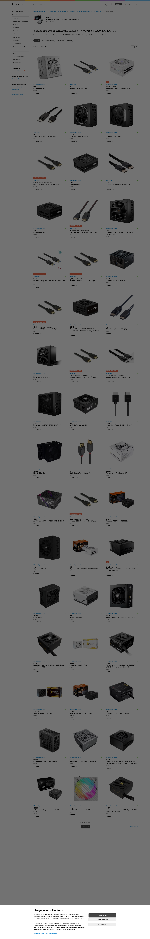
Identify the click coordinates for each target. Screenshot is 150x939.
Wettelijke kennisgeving (41, 933)
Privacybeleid (53, 933)
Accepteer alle (102, 915)
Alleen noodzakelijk (102, 919)
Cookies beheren (102, 924)
